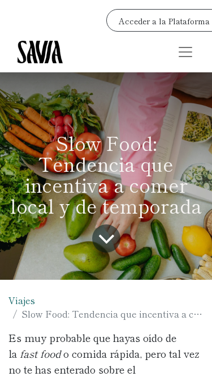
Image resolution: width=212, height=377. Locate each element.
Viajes (21, 300)
